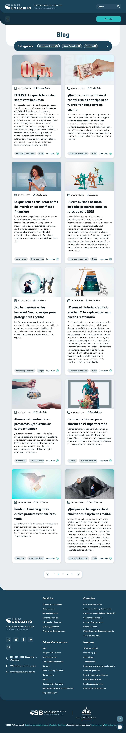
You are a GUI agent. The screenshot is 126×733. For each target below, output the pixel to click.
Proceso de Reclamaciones (54, 631)
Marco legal (88, 657)
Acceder (108, 19)
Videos (45, 679)
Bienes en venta (90, 626)
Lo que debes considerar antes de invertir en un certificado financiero (36, 207)
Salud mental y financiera (53, 670)
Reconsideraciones (50, 613)
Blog (45, 648)
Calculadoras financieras (53, 661)
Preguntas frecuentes (52, 652)
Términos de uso (96, 725)
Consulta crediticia (50, 617)
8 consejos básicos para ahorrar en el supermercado (87, 421)
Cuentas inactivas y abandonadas (97, 608)
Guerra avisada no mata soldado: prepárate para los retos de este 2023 (87, 207)
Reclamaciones (49, 608)
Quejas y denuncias (51, 626)
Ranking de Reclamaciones (94, 688)
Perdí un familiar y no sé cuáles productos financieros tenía (35, 514)
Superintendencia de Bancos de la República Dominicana (45, 725)
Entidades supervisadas (93, 683)
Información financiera (52, 622)
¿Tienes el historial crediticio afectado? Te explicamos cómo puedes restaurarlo (89, 312)
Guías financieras (50, 657)
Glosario (46, 666)
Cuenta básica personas (93, 622)
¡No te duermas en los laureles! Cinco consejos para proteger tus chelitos (35, 312)
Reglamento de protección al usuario (99, 666)
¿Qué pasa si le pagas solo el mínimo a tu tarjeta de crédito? (89, 511)
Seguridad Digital (50, 692)
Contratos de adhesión (93, 617)
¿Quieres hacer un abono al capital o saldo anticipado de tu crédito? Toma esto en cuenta (87, 102)
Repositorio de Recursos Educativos (58, 688)
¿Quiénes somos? (90, 648)
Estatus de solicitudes (92, 604)
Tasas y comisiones (91, 635)
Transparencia (89, 661)
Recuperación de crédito (53, 683)
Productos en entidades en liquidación (99, 613)
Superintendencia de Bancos (95, 675)
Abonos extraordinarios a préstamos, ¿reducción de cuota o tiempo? (32, 424)
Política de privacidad (112, 725)
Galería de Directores (92, 679)
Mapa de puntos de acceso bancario (98, 631)
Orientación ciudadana (52, 604)
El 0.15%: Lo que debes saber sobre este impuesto (35, 97)
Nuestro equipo (90, 652)
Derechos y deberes (91, 670)
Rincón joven (48, 675)
